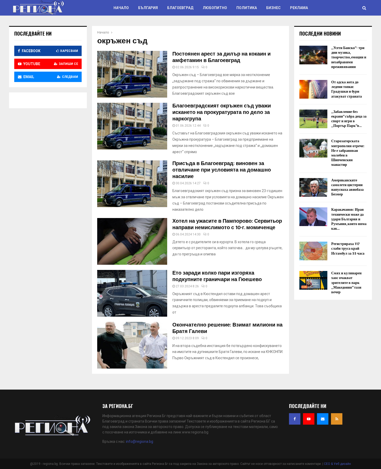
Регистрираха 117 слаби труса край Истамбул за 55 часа (347, 248)
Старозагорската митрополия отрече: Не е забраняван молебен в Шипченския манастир (347, 153)
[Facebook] (294, 419)
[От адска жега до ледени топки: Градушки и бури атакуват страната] (313, 89)
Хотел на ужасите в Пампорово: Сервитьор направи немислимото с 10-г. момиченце (227, 224)
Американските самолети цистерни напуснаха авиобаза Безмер (347, 187)
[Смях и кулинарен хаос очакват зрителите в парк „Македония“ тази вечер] (313, 280)
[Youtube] (308, 419)
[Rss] (336, 419)
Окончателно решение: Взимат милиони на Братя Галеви (227, 328)
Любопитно (215, 8)
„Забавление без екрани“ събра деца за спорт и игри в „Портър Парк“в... (348, 119)
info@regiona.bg (139, 441)
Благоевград (180, 8)
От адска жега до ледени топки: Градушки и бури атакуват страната (346, 89)
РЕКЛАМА (299, 8)
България (148, 8)
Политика (246, 8)
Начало (121, 8)
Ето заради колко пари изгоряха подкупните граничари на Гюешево (217, 276)
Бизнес (273, 8)
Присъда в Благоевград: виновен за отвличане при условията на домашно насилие (221, 170)
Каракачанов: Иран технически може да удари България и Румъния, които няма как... (348, 219)
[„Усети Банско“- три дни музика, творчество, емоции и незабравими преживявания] (313, 55)
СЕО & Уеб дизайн (337, 464)
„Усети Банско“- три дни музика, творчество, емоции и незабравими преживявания (348, 57)
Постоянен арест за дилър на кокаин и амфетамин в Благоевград (221, 57)
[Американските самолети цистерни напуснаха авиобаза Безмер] (313, 187)
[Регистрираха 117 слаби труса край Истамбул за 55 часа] (313, 251)
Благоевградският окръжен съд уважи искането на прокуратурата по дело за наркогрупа (221, 112)
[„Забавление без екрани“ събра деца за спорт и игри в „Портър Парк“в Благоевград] (313, 119)
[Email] (322, 419)
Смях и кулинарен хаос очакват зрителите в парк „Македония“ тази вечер (346, 282)
